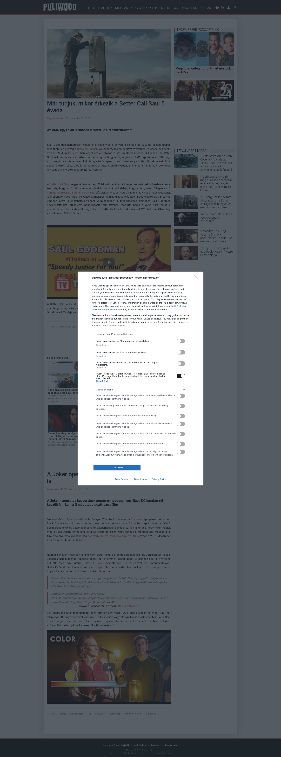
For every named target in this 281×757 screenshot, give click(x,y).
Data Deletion (122, 479)
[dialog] (140, 378)
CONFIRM (117, 467)
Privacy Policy (159, 479)
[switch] (181, 341)
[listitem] (140, 334)
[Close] (197, 278)
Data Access (140, 479)
